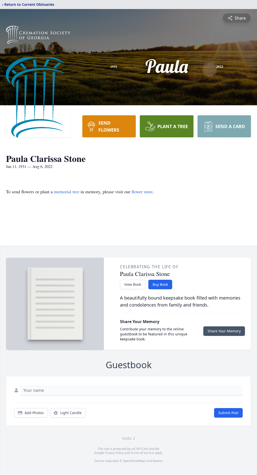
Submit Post (228, 412)
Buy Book (160, 284)
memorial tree (66, 191)
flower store (142, 191)
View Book (132, 284)
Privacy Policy (114, 453)
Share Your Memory (224, 331)
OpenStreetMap (134, 461)
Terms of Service (142, 453)
